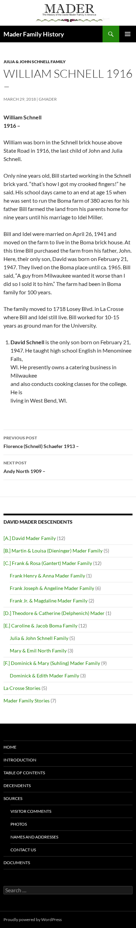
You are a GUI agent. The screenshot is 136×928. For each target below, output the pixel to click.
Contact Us (23, 849)
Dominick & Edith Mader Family (44, 675)
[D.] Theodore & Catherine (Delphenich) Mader (54, 613)
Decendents (17, 785)
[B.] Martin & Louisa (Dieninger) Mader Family (53, 551)
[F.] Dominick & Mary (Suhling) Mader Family (51, 663)
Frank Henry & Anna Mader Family (47, 576)
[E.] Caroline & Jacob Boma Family (40, 625)
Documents (16, 862)
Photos (18, 824)
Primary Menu (127, 34)
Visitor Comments (30, 811)
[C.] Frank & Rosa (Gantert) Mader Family (47, 563)
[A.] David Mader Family (29, 538)
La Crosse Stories (21, 688)
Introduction (19, 759)
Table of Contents (24, 772)
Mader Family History (33, 34)
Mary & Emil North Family (38, 650)
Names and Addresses (34, 837)
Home (9, 747)
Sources (12, 798)
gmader (48, 99)
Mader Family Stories (26, 700)
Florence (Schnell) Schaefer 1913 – (41, 442)
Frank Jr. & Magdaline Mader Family (49, 601)
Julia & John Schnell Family (34, 61)
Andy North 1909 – (24, 467)
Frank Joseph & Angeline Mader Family (52, 588)
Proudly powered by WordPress (32, 919)
